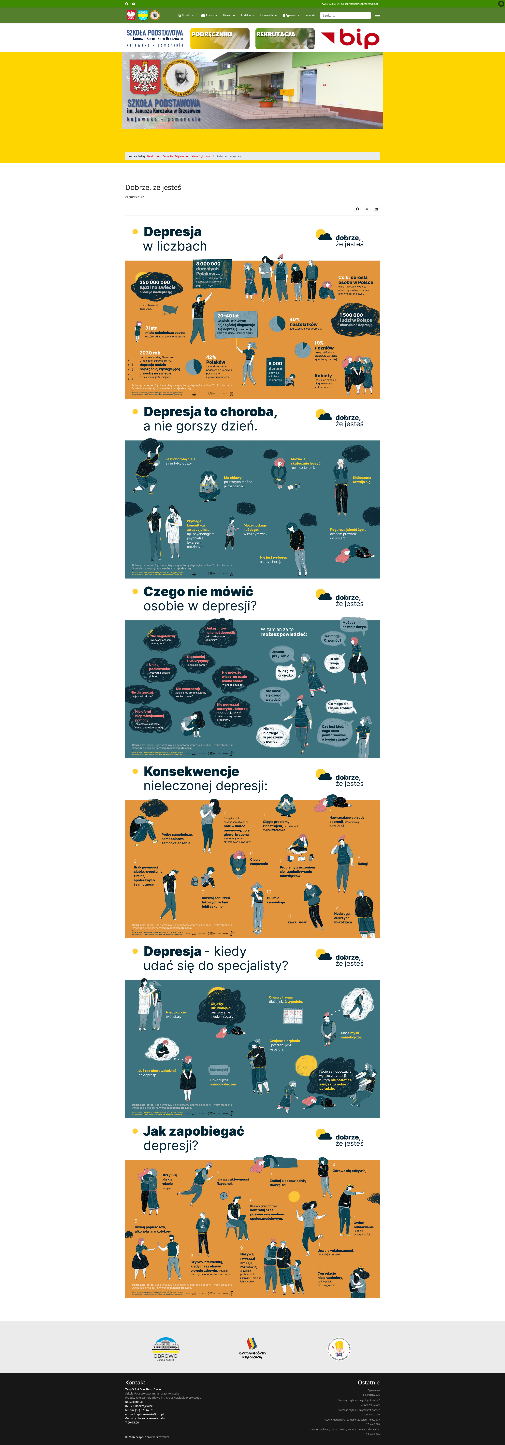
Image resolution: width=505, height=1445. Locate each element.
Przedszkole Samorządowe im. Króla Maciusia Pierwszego (163, 1397)
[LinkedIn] (376, 209)
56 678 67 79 (332, 4)
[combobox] (345, 15)
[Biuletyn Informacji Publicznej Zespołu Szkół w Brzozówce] (350, 38)
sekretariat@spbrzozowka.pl (361, 4)
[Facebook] (126, 4)
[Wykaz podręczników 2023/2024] (220, 38)
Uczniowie (266, 15)
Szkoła (209, 15)
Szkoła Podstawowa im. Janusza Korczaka (152, 1393)
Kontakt (310, 15)
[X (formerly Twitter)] (367, 209)
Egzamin (290, 15)
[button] (256, 360)
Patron (227, 15)
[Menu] (377, 15)
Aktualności (188, 15)
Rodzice (246, 15)
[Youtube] (133, 4)
